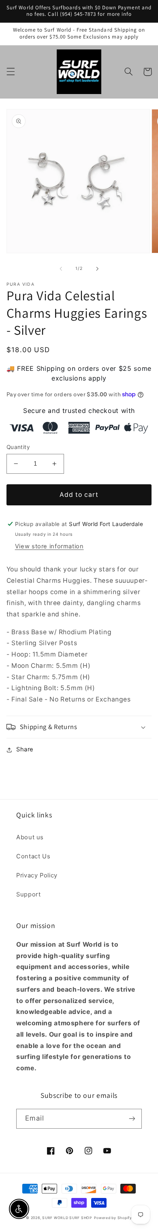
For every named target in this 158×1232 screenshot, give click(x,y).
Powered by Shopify (113, 1218)
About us (30, 837)
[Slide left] (61, 269)
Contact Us (33, 856)
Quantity (18, 447)
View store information (49, 546)
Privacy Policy (37, 875)
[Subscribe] (132, 1119)
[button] (10, 71)
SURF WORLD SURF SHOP (67, 1218)
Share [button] (25, 749)
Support (28, 894)
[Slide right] (97, 269)
